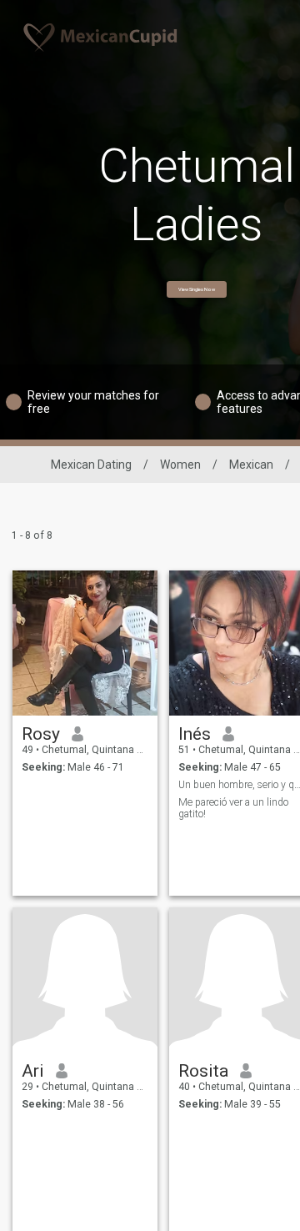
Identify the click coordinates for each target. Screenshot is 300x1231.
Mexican (251, 464)
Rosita (203, 1071)
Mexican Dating (91, 464)
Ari (33, 1071)
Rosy (41, 734)
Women (180, 464)
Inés (194, 734)
